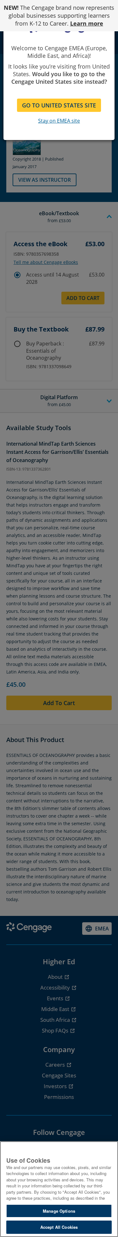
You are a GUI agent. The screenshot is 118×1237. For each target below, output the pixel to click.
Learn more (86, 23)
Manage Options (59, 1211)
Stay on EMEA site (59, 120)
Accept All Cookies (59, 1227)
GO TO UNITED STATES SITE (59, 105)
